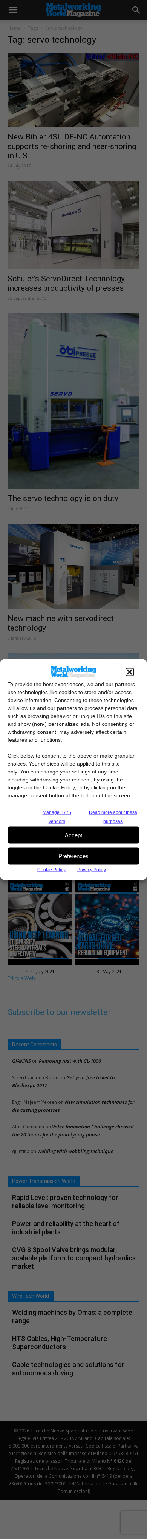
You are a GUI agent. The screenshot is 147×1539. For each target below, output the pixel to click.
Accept (73, 835)
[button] (129, 672)
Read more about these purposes (113, 817)
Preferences (73, 855)
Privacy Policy (91, 870)
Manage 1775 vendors (57, 817)
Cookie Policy (51, 870)
